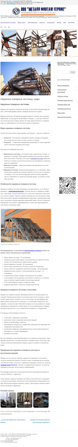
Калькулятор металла (64, 117)
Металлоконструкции (8, 22)
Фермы (59, 22)
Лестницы (44, 411)
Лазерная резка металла (65, 100)
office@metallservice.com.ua (10, 441)
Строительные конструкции (61, 91)
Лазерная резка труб (63, 104)
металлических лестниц (32, 250)
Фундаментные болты (64, 108)
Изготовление (32, 22)
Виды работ (22, 22)
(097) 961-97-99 (11, 2)
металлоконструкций (16, 191)
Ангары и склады (62, 96)
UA (5, 27)
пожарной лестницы (37, 158)
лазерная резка (6, 365)
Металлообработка (63, 85)
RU (1, 27)
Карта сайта (61, 113)
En (9, 27)
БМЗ (64, 22)
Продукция (51, 22)
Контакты (71, 22)
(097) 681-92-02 (11, 4)
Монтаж (42, 22)
